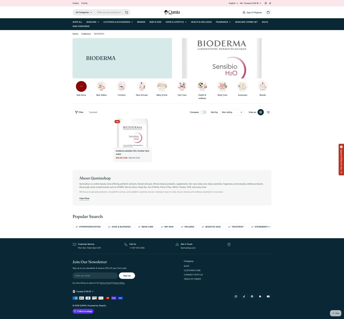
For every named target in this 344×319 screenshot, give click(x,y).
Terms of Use (105, 283)
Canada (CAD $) (251, 3)
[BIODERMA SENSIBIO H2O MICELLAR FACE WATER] (132, 133)
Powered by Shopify (96, 305)
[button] (341, 159)
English (232, 3)
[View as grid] (260, 112)
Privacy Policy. (119, 283)
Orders (76, 3)
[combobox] (101, 12)
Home (75, 34)
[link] (162, 89)
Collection (86, 34)
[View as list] (268, 112)
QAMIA (83, 305)
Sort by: (214, 112)
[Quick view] (148, 124)
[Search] (126, 12)
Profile (84, 3)
